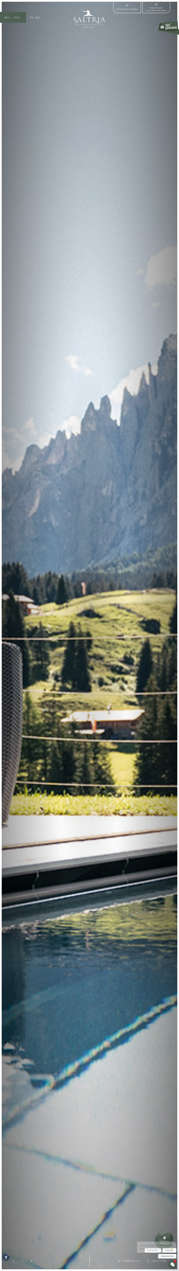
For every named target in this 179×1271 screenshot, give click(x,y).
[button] (156, 1240)
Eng (37, 17)
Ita (31, 17)
